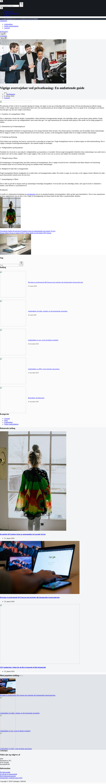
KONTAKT (4, 31)
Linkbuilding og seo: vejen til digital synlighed (43, 340)
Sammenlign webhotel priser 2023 (11, 778)
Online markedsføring (11, 26)
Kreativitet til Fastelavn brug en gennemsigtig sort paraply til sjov (23, 534)
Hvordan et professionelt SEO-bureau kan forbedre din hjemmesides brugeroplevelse (55, 282)
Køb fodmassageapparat (8, 776)
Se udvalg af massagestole (8, 774)
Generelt (7, 28)
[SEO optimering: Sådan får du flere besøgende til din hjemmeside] (40, 663)
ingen (6, 420)
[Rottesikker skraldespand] (13, 412)
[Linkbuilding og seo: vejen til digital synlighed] (13, 354)
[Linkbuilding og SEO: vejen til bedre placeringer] (13, 383)
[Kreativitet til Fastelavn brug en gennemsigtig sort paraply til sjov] (33, 530)
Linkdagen (3, 21)
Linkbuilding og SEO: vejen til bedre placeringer (44, 369)
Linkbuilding (8, 24)
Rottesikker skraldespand (36, 398)
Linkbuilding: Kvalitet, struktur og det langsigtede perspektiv (47, 311)
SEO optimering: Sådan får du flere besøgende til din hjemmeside (23, 667)
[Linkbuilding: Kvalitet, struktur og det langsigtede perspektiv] (13, 326)
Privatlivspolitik (5, 772)
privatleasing (31, 194)
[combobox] (9, 265)
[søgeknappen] (21, 263)
